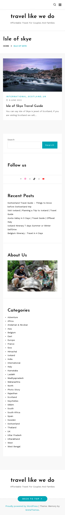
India (10, 359)
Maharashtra (14, 382)
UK (44, 96)
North (10, 385)
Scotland (35, 96)
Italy (10, 366)
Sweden (12, 420)
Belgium (12, 332)
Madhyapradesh (16, 378)
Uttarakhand (14, 439)
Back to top (31, 499)
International (16, 96)
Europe (11, 340)
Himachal (12, 351)
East (10, 336)
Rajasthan (12, 393)
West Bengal (14, 446)
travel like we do (32, 16)
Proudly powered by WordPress (22, 506)
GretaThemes (32, 510)
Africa (10, 321)
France (11, 344)
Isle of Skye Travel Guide (24, 106)
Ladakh (11, 374)
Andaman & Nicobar (18, 325)
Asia (10, 329)
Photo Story (14, 389)
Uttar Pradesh (14, 435)
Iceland (11, 355)
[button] (55, 5)
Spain (10, 416)
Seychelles (13, 401)
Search (11, 139)
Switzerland (14, 423)
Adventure (13, 317)
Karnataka (13, 370)
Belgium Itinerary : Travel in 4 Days (25, 233)
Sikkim (11, 404)
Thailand (12, 427)
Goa (10, 347)
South (11, 408)
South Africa (14, 412)
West (10, 442)
